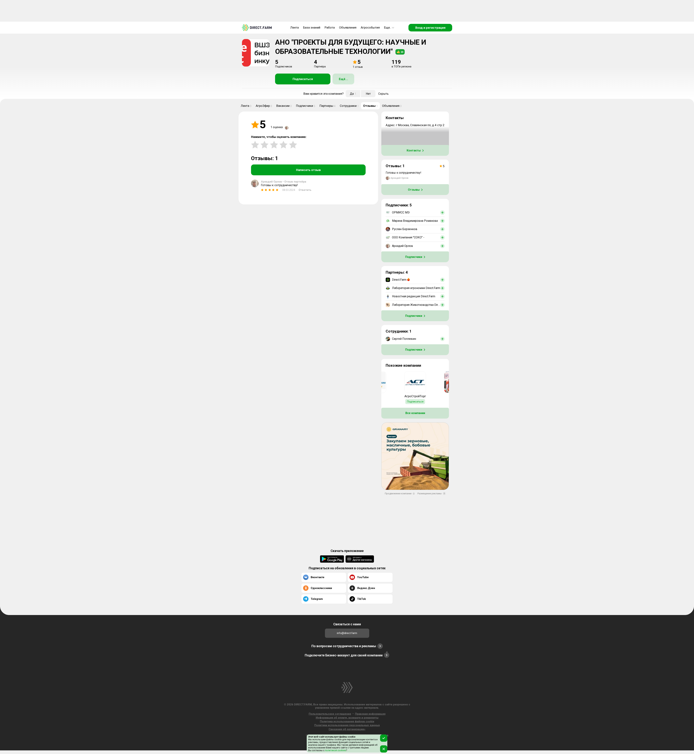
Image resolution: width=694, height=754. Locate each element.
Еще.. (387, 27)
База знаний (311, 27)
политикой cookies (335, 750)
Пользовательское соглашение (330, 714)
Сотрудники (349, 106)
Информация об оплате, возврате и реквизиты (347, 717)
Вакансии (284, 106)
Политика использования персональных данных (347, 725)
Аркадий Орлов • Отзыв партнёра (283, 181)
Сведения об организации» (347, 729)
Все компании (415, 413)
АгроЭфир (264, 106)
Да (353, 93)
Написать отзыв (308, 170)
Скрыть (383, 93)
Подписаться (303, 79)
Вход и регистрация (430, 27)
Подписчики (305, 106)
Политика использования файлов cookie (347, 721)
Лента (294, 27)
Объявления (347, 27)
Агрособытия (370, 27)
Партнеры (327, 106)
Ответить (305, 190)
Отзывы (370, 106)
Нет (368, 93)
